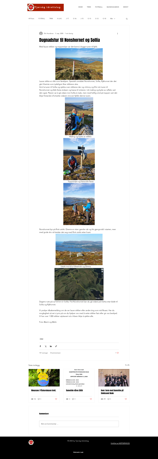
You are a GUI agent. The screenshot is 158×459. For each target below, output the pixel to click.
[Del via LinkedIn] (51, 346)
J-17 (67, 19)
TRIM (51, 19)
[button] (113, 7)
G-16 (74, 19)
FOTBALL (41, 19)
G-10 (104, 19)
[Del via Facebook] (40, 346)
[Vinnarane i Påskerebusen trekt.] (44, 377)
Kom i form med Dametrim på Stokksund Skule (112, 392)
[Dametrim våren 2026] (79, 377)
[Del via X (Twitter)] (45, 346)
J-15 (82, 19)
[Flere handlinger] (117, 33)
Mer (111, 19)
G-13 (89, 19)
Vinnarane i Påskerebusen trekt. (43, 390)
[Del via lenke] (56, 346)
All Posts (31, 19)
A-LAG (59, 19)
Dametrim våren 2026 (74, 390)
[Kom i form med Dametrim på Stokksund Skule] (113, 377)
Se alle (127, 365)
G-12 (96, 19)
